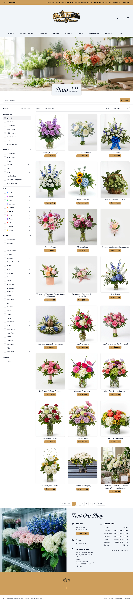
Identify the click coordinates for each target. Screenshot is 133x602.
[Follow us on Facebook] (66, 587)
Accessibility (118, 599)
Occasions (108, 33)
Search (126, 100)
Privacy (111, 599)
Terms (105, 599)
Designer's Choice (26, 33)
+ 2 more (79, 566)
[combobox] (120, 108)
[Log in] (123, 18)
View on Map (83, 534)
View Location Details (118, 550)
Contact (126, 2)
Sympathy (68, 33)
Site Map (127, 599)
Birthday (56, 33)
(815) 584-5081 (10, 2)
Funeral (80, 33)
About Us (116, 2)
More (121, 33)
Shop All (11, 33)
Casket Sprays (94, 33)
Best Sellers (43, 33)
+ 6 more (79, 557)
